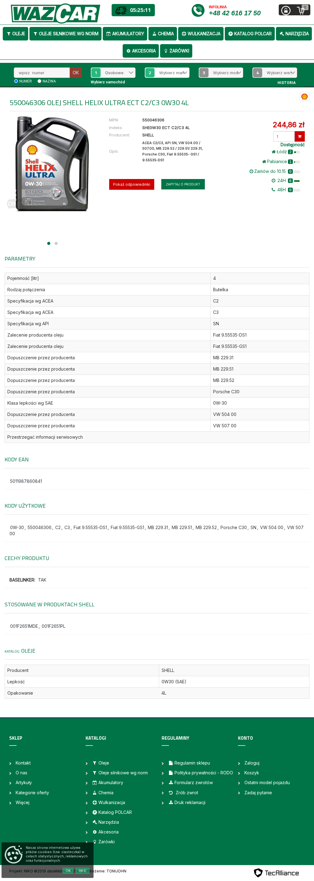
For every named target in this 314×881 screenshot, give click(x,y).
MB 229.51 (182, 527)
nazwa (49, 81)
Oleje (18, 33)
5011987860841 (26, 481)
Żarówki (179, 50)
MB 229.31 (158, 527)
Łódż (284, 151)
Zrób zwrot (186, 792)
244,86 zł (288, 124)
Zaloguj (251, 762)
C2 (58, 527)
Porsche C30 (233, 527)
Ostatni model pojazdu (267, 782)
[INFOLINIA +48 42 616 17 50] (200, 10)
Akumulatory (128, 33)
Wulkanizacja (204, 33)
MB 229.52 (206, 527)
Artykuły (24, 782)
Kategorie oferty (32, 792)
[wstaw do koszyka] (300, 136)
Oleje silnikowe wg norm (68, 33)
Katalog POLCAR (253, 33)
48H (284, 189)
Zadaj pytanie (258, 792)
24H (284, 180)
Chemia (166, 33)
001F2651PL (53, 626)
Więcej (22, 802)
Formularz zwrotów (193, 782)
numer (25, 81)
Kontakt (23, 762)
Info (82, 870)
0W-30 (17, 527)
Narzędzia (297, 33)
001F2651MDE (24, 626)
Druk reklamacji (189, 802)
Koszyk (251, 772)
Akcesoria (144, 50)
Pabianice (279, 161)
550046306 (40, 527)
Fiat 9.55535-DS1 (90, 527)
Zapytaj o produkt (183, 184)
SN (253, 527)
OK (76, 72)
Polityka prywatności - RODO (203, 772)
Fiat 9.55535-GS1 (127, 527)
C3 (67, 527)
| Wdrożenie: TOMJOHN (104, 871)
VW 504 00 (271, 527)
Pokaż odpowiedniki (131, 184)
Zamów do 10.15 (273, 171)
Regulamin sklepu (192, 762)
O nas (21, 772)
